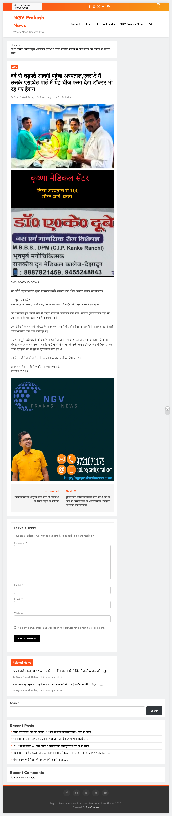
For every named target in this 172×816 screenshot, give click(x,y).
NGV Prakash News (131, 24)
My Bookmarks (106, 24)
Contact (75, 24)
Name (18, 585)
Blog (14, 66)
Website (18, 613)
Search (14, 703)
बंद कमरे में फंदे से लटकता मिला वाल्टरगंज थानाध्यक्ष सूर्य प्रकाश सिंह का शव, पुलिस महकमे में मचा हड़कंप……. (62, 753)
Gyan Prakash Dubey (24, 97)
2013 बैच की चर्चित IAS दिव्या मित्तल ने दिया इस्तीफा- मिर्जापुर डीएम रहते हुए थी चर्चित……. (53, 746)
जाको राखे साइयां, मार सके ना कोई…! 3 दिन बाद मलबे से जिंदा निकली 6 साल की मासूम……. (63, 671)
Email (18, 599)
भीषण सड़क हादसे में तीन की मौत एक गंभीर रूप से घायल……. (40, 760)
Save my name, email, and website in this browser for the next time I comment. (61, 628)
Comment (20, 543)
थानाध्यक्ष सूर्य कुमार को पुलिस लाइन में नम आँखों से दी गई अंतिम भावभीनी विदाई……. (58, 684)
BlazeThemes (92, 807)
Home (88, 24)
